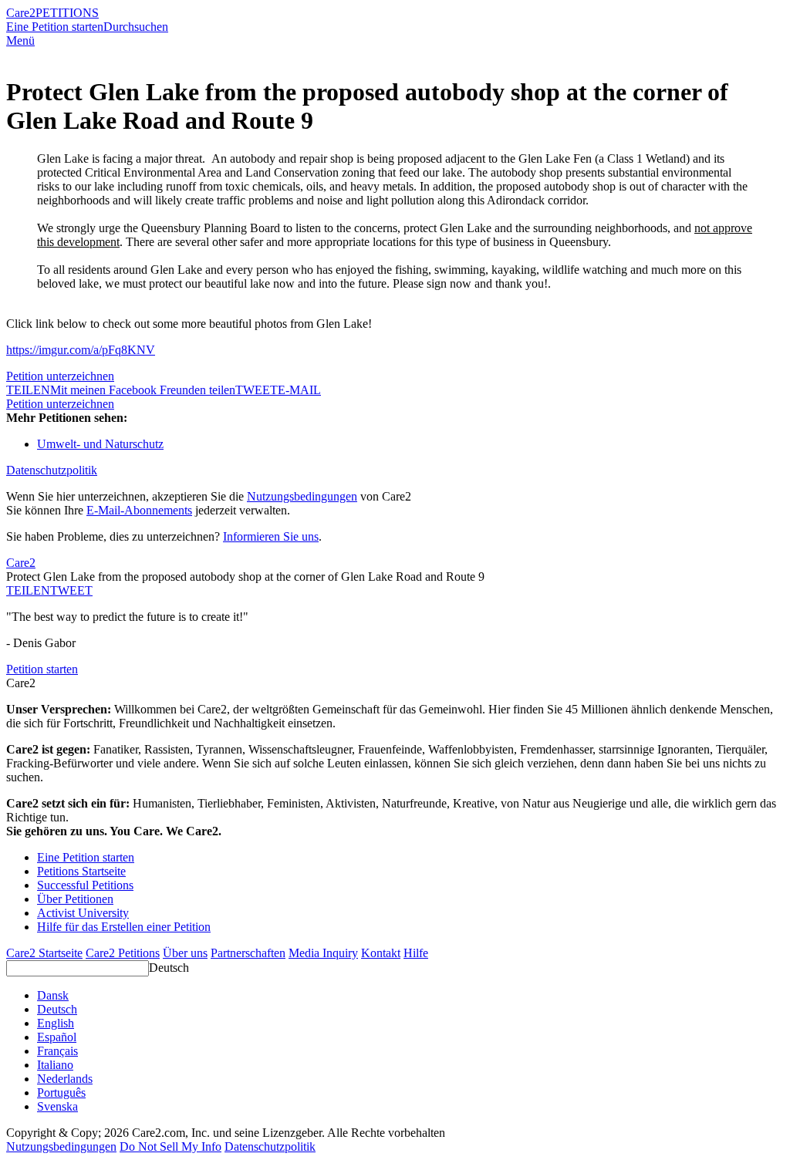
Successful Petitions (85, 885)
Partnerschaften (248, 952)
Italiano (55, 1064)
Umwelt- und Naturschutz (100, 443)
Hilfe (415, 952)
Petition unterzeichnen (60, 376)
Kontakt (380, 952)
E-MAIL (299, 389)
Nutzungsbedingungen (302, 496)
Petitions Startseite (81, 871)
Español (56, 1037)
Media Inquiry (323, 952)
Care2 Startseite (44, 952)
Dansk (53, 995)
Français (57, 1050)
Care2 (20, 12)
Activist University (83, 912)
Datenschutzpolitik (51, 470)
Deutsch (169, 967)
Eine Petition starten (54, 26)
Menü (20, 40)
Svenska (57, 1106)
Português (61, 1092)
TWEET (256, 389)
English (55, 1023)
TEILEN (28, 590)
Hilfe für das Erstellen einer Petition (124, 926)
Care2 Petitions (123, 952)
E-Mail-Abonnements (139, 510)
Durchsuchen (135, 26)
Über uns (185, 952)
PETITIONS (67, 12)
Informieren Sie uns (271, 536)
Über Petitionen (75, 898)
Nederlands (65, 1078)
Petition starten (42, 669)
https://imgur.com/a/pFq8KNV (80, 349)
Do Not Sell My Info (170, 1146)
